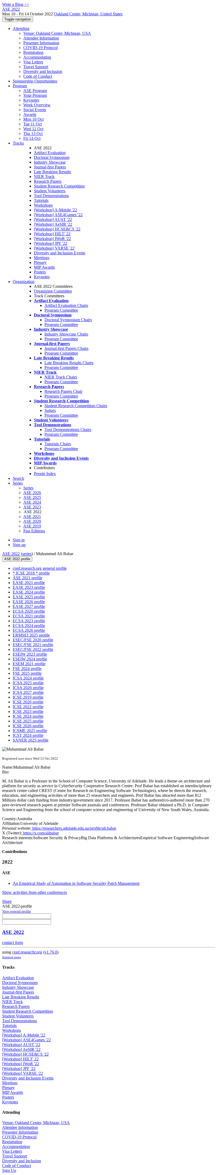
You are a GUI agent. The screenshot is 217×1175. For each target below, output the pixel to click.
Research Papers (47, 181)
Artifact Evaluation (50, 152)
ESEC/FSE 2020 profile (33, 640)
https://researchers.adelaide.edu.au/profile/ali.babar (73, 828)
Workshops (43, 205)
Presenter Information (41, 43)
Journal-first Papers (50, 167)
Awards (29, 114)
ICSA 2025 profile (28, 683)
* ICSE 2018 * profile (31, 573)
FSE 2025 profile (27, 673)
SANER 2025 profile (30, 740)
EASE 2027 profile (29, 606)
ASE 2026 (32, 492)
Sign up (19, 544)
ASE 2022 (11, 553)
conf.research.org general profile (40, 568)
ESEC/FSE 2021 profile (33, 644)
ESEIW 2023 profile (30, 654)
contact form (12, 942)
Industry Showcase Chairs (66, 334)
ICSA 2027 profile (28, 692)
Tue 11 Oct (32, 124)
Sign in (19, 540)
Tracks (18, 143)
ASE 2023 (32, 507)
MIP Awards (44, 267)
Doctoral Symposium (51, 157)
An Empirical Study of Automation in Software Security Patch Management (76, 883)
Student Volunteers (49, 191)
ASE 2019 (32, 526)
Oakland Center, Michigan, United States (88, 14)
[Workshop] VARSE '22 (54, 248)
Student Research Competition (59, 186)
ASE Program (35, 90)
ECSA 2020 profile (29, 611)
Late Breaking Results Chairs (68, 362)
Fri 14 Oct (31, 138)
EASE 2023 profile (29, 587)
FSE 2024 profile (27, 668)
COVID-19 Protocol (40, 47)
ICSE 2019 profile (28, 697)
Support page (11, 957)
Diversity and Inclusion (42, 71)
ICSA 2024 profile (28, 678)
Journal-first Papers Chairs (66, 348)
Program (20, 86)
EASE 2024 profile (29, 592)
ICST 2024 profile (28, 735)
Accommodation (37, 57)
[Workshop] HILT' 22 (52, 234)
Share (7, 901)
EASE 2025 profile (29, 597)
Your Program (35, 95)
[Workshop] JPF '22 (50, 243)
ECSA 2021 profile (29, 616)
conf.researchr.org (27, 952)
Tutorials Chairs (57, 444)
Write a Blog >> (15, 4)
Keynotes (31, 100)
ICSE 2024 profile (28, 716)
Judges (50, 410)
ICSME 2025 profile (30, 730)
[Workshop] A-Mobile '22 (55, 210)
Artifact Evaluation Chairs (66, 305)
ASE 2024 (32, 502)
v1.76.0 (50, 952)
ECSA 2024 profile (29, 625)
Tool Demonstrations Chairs (67, 429)
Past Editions (34, 531)
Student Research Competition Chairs (75, 405)
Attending (21, 28)
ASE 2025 (32, 497)
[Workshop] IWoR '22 (52, 238)
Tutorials (41, 200)
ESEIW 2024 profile (30, 659)
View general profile (16, 911)
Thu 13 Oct (33, 133)
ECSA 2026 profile (29, 630)
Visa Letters (33, 62)
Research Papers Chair (63, 391)
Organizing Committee (53, 291)
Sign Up (9, 1170)
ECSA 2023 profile (29, 621)
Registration (33, 52)
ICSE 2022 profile (28, 706)
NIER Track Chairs (60, 377)
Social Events (34, 109)
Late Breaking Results (52, 171)
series (26, 553)
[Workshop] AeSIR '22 (53, 224)
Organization (23, 281)
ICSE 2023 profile (28, 711)
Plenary (40, 262)
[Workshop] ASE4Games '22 (58, 214)
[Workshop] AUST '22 (53, 219)
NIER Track (44, 176)
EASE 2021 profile (29, 582)
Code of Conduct (37, 76)
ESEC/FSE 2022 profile (33, 649)
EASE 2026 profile (29, 601)
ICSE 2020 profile (28, 702)
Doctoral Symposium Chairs (68, 319)
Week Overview (37, 105)
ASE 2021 (32, 516)
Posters (40, 272)
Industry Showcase (50, 162)
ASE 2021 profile (27, 578)
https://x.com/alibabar (40, 833)
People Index (45, 473)
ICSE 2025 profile (28, 721)
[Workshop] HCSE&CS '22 (57, 229)
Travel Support (35, 66)
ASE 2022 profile (17, 559)
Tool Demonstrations (51, 195)
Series (28, 488)
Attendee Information (41, 38)
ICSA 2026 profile (28, 687)
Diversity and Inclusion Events (59, 253)
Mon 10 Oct (33, 119)
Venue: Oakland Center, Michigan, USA (57, 33)
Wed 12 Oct (33, 129)
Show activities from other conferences (34, 892)
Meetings (41, 257)
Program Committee (61, 310)
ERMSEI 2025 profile (31, 635)
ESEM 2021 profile (29, 664)
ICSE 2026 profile (28, 726)
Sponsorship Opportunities (35, 81)
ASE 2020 (32, 521)
